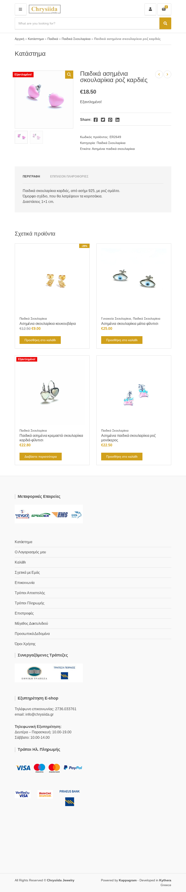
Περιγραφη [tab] (31, 176)
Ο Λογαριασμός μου (30, 552)
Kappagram (128, 880)
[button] (69, 74)
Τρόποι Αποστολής (30, 593)
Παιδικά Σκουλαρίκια (76, 39)
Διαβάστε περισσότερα (40, 456)
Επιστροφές (24, 613)
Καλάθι (20, 562)
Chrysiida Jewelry (60, 880)
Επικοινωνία (24, 583)
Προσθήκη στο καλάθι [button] (40, 340)
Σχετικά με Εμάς (27, 572)
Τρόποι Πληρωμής (29, 603)
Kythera (165, 880)
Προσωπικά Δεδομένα (32, 634)
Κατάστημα (36, 39)
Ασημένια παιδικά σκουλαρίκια (113, 149)
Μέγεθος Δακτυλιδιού (31, 623)
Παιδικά (52, 39)
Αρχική (19, 39)
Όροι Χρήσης (25, 644)
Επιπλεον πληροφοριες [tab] (69, 176)
